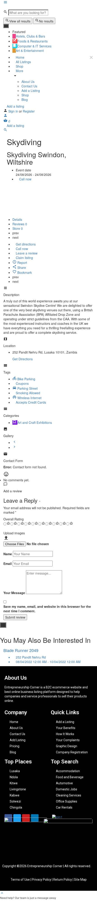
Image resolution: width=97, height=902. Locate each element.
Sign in (13, 111)
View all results (19, 21)
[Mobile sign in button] (5, 116)
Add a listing (15, 106)
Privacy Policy (41, 879)
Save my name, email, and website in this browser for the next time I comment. (47, 608)
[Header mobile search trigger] (5, 130)
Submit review (15, 617)
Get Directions (22, 359)
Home (19, 57)
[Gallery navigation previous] (14, 442)
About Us (28, 81)
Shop (19, 66)
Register (29, 111)
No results (46, 21)
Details (17, 219)
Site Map (80, 879)
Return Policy (63, 879)
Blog (24, 99)
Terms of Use (20, 879)
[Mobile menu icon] (48, 2)
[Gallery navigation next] (14, 447)
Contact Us (29, 86)
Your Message (14, 592)
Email (7, 563)
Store (17, 228)
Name (7, 554)
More (19, 71)
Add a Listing (30, 90)
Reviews (19, 224)
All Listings (23, 62)
